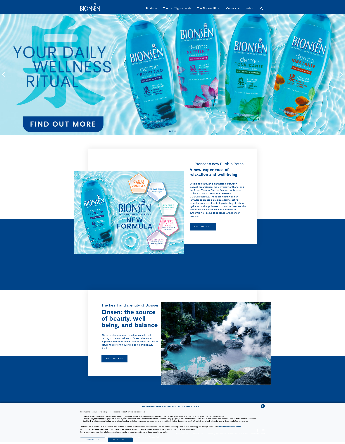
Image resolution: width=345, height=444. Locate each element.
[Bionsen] (90, 7)
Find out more (114, 358)
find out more (202, 226)
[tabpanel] (172, 74)
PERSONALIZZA (92, 439)
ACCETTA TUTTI (120, 439)
